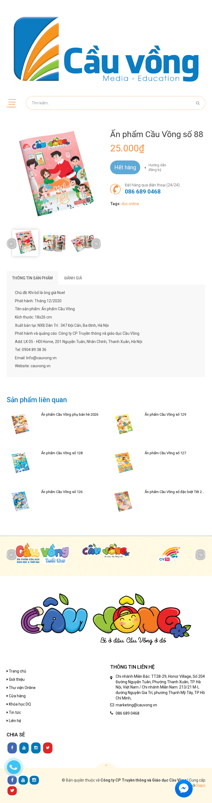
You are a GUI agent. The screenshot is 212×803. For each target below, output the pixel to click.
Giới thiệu (16, 679)
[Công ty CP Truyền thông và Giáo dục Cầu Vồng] (106, 49)
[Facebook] (12, 748)
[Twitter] (47, 748)
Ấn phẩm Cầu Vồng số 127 (165, 453)
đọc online (130, 204)
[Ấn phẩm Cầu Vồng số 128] (20, 463)
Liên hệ (14, 720)
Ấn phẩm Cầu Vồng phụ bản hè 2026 (69, 414)
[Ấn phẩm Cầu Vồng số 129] (123, 425)
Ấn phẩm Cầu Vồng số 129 (165, 414)
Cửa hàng (17, 696)
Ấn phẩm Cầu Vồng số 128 (62, 453)
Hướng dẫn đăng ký (157, 167)
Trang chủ (17, 671)
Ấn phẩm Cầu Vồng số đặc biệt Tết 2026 (176, 492)
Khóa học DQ (19, 704)
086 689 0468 (143, 191)
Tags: (115, 204)
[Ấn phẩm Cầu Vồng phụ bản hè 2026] (20, 425)
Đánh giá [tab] (73, 278)
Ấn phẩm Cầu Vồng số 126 (62, 492)
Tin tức (14, 712)
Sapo (200, 785)
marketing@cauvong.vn (136, 705)
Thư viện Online (22, 687)
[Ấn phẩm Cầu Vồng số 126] (20, 502)
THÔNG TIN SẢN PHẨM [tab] (32, 278)
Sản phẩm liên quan (37, 400)
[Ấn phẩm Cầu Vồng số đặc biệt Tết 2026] (123, 502)
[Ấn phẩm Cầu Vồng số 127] (123, 463)
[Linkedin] (24, 748)
